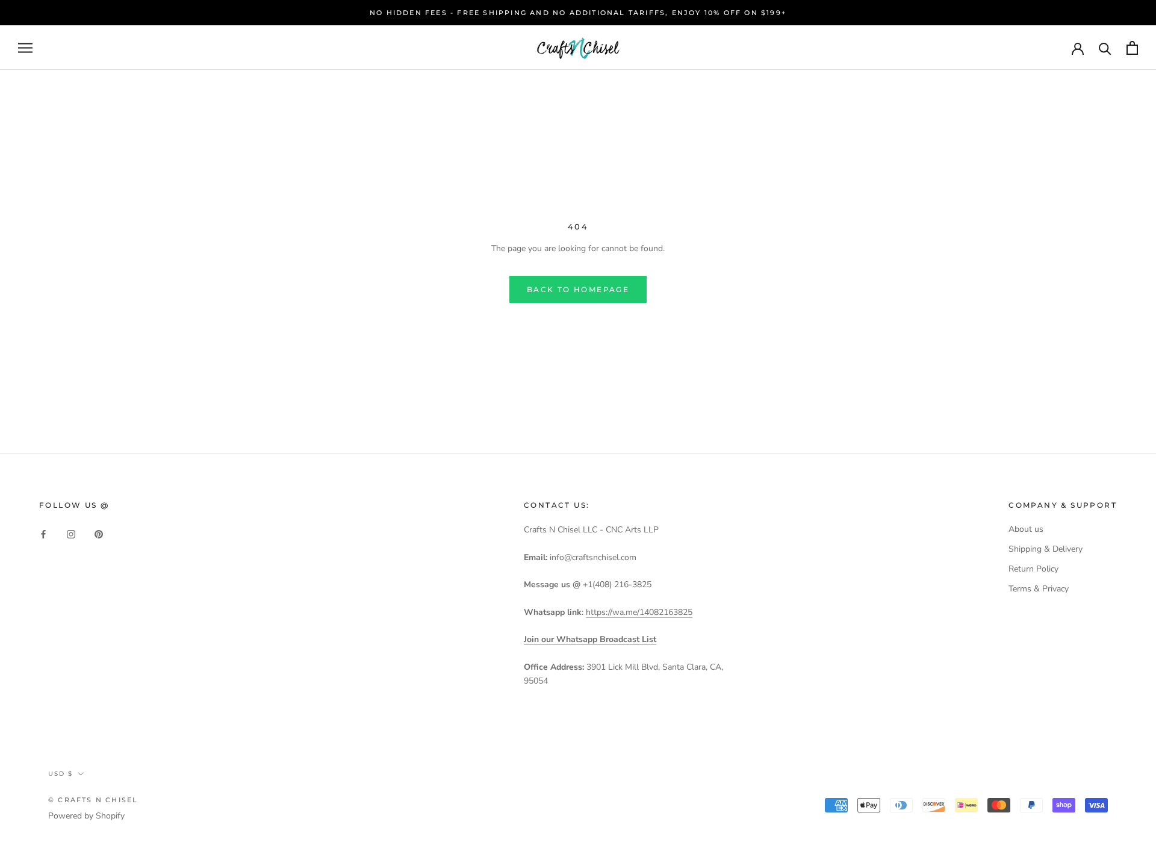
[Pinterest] (99, 533)
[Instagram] (71, 533)
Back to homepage (578, 289)
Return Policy (1033, 569)
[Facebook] (43, 533)
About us (1025, 529)
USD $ (60, 774)
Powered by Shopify (86, 816)
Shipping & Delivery (1045, 549)
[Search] (1105, 48)
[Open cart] (1132, 48)
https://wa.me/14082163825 (639, 612)
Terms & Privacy (1038, 588)
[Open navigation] (25, 48)
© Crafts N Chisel (93, 800)
